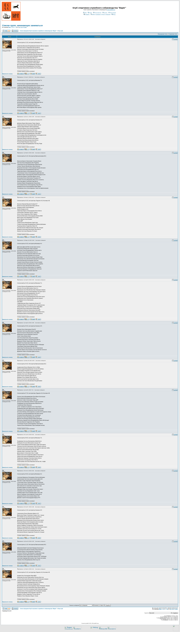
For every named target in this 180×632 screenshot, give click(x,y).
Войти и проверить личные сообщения (101, 14)
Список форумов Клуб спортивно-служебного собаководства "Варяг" (38, 30)
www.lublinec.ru (111, 9)
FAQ (86, 12)
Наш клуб (60, 30)
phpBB (87, 623)
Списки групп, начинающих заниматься (22, 25)
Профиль (87, 14)
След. (25, 27)
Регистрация (113, 12)
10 (16, 27)
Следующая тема (172, 34)
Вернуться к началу (7, 73)
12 (19, 27)
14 (23, 27)
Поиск (90, 12)
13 (21, 27)
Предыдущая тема (162, 34)
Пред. (9, 27)
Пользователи (98, 12)
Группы (105, 12)
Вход (114, 14)
